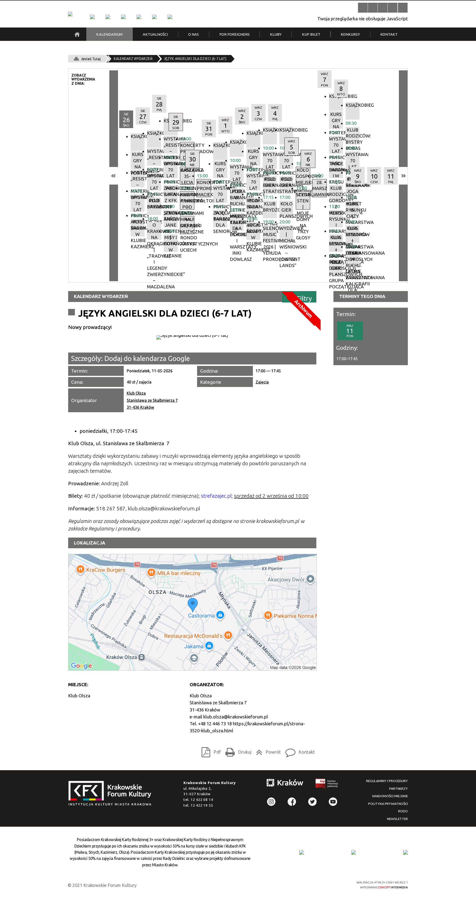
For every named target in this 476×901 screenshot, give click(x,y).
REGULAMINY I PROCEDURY (387, 781)
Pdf (210, 750)
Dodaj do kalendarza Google (147, 358)
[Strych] (139, 17)
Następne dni (403, 176)
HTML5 (305, 884)
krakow (285, 784)
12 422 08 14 (202, 799)
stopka (111, 793)
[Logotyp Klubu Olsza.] (192, 337)
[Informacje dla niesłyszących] (392, 7)
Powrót (267, 750)
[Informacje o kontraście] (403, 7)
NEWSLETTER (397, 819)
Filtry (304, 298)
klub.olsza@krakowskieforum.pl (235, 716)
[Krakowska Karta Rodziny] (301, 852)
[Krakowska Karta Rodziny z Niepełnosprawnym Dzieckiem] (353, 852)
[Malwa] (92, 17)
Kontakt (298, 750)
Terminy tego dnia (362, 296)
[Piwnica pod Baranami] (154, 17)
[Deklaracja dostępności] (382, 7)
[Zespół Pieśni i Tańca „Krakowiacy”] (170, 17)
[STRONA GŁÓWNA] (77, 34)
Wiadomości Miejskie (390, 796)
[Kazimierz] (123, 17)
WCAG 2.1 (331, 884)
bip (327, 785)
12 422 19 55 (202, 805)
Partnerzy (398, 789)
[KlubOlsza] (108, 17)
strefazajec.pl (216, 496)
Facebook (292, 801)
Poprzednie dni (113, 176)
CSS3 (313, 884)
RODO (403, 811)
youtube (333, 801)
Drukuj (236, 750)
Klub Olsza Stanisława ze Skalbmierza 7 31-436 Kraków (152, 400)
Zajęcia (262, 382)
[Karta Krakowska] (405, 852)
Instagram (271, 801)
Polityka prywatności (388, 804)
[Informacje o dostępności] (373, 7)
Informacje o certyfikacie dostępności (242, 885)
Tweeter (312, 801)
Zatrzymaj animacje (363, 7)
